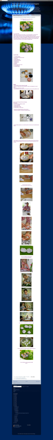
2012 (15, 422)
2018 (15, 400)
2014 (15, 404)
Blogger (34, 433)
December (16, 406)
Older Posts (38, 381)
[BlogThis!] (31, 376)
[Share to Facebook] (33, 376)
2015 (15, 403)
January (16, 421)
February (16, 420)
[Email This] (31, 376)
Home (27, 381)
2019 (15, 399)
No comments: (28, 376)
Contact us (14, 390)
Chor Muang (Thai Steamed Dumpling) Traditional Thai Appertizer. (24, 17)
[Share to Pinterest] (34, 376)
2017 (15, 401)
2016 (15, 402)
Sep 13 (16, 414)
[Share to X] (32, 376)
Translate (27, 386)
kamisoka (29, 433)
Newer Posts (15, 381)
